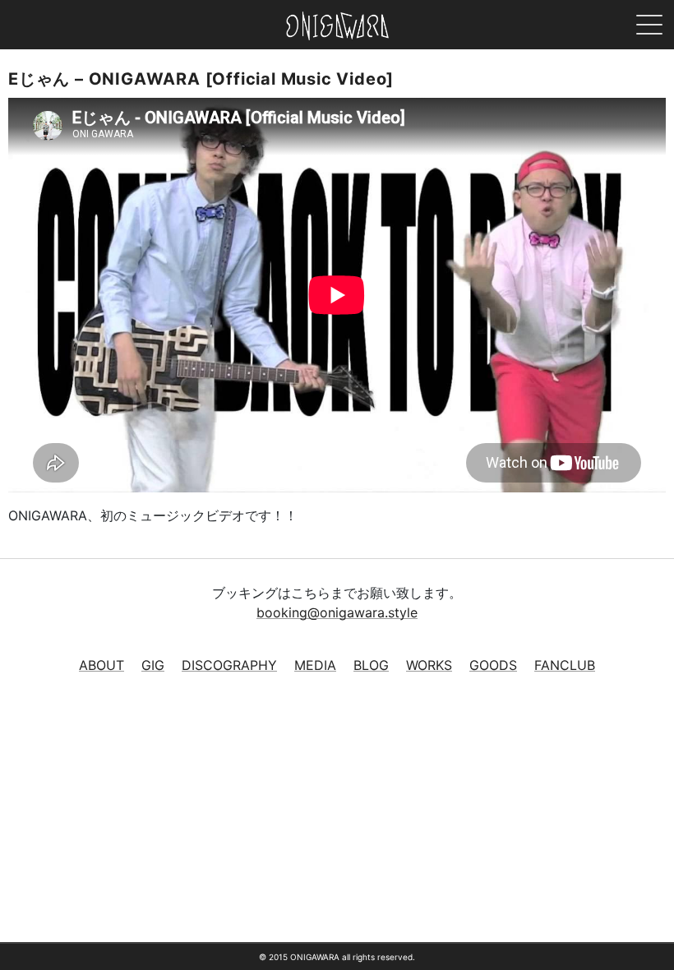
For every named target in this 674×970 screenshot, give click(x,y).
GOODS (493, 665)
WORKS (429, 665)
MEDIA (315, 665)
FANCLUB (564, 665)
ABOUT (101, 665)
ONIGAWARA (337, 26)
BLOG (371, 665)
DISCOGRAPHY (229, 665)
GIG (152, 665)
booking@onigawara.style (337, 612)
